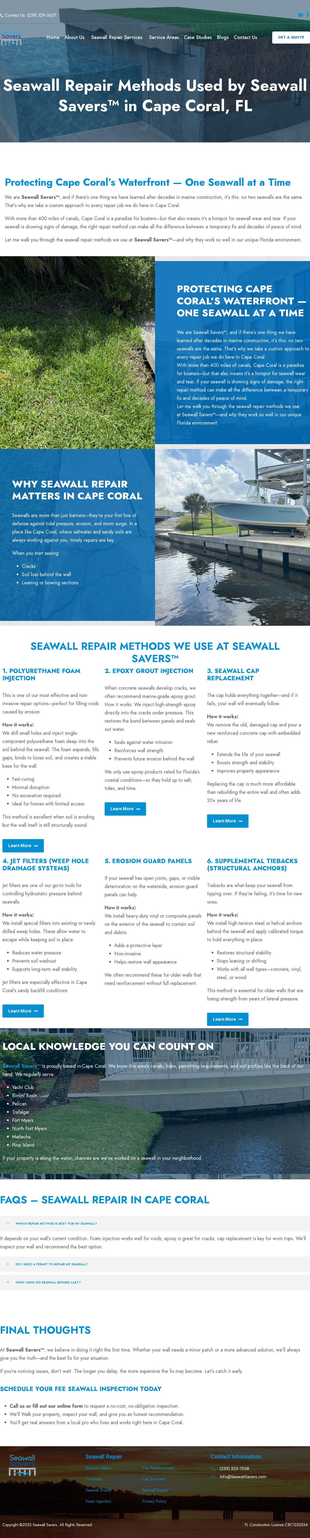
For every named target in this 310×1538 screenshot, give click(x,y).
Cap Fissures (153, 1479)
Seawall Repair (98, 1468)
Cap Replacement (158, 1468)
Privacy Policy (154, 1501)
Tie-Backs (93, 1479)
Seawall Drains (98, 1490)
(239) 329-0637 (41, 15)
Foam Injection (98, 1501)
